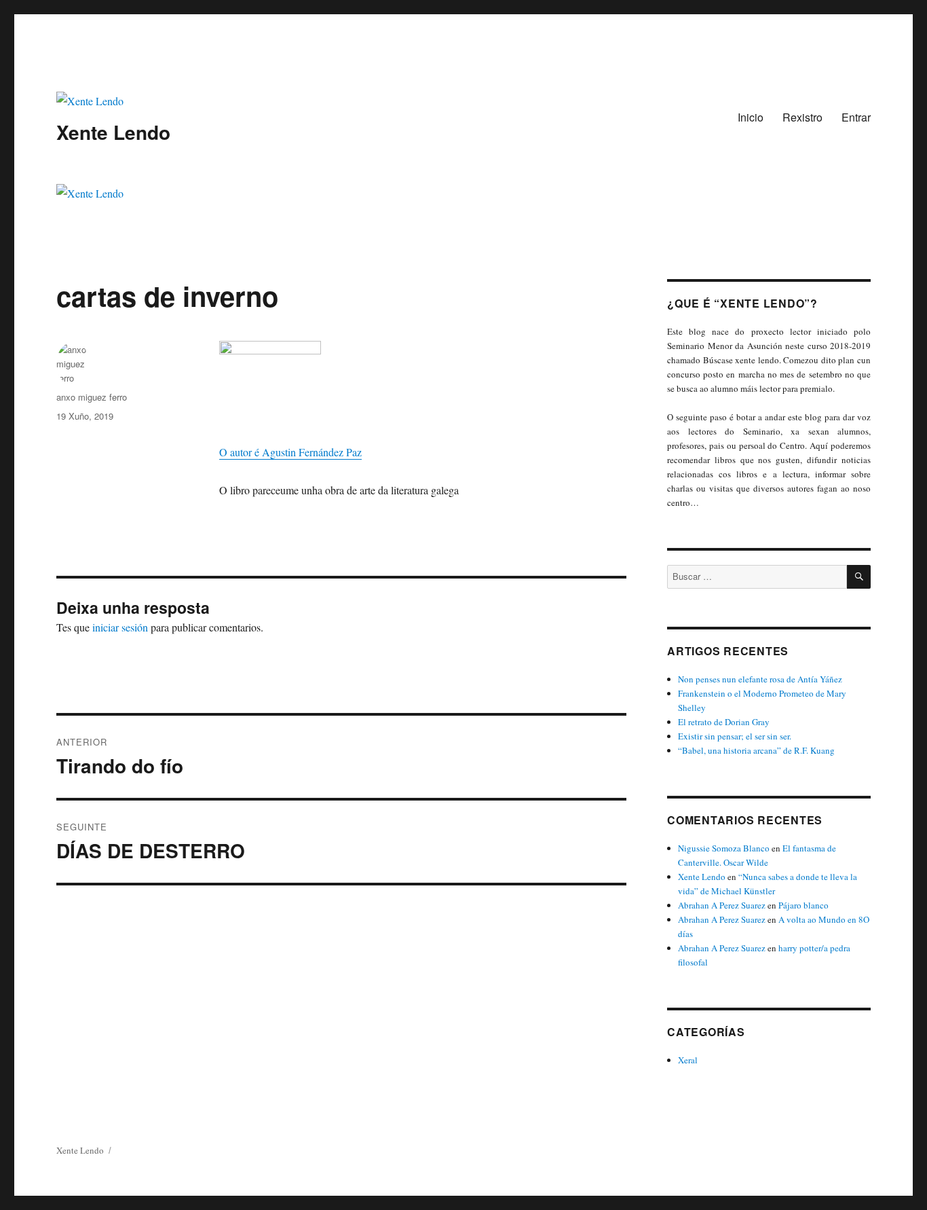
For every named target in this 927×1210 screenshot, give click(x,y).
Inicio (750, 117)
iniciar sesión (120, 627)
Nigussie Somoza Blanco (724, 848)
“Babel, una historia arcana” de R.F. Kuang (756, 750)
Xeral (688, 1060)
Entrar (856, 117)
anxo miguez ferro (91, 396)
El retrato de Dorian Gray (724, 722)
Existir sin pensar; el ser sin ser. (734, 736)
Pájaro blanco (803, 905)
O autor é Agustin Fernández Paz (290, 452)
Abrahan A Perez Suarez (721, 905)
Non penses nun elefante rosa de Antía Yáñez (760, 679)
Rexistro (802, 117)
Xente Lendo (113, 132)
